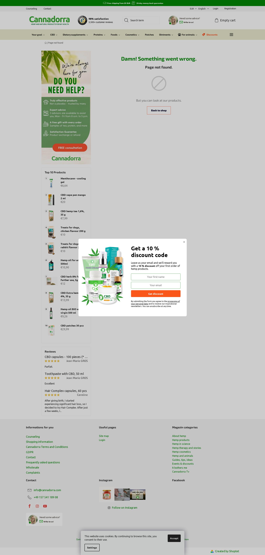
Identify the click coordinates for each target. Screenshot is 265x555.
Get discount (155, 293)
